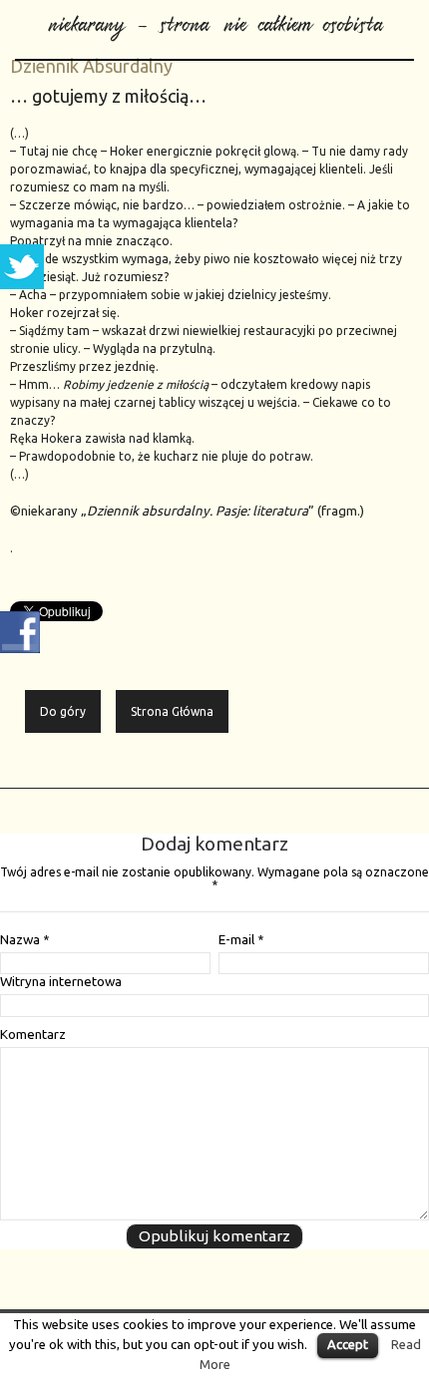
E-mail (240, 939)
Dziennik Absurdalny (91, 66)
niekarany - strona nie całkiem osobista (215, 19)
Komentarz (33, 1034)
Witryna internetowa (61, 981)
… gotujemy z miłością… (108, 96)
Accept (347, 1344)
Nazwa (24, 939)
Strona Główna (172, 711)
